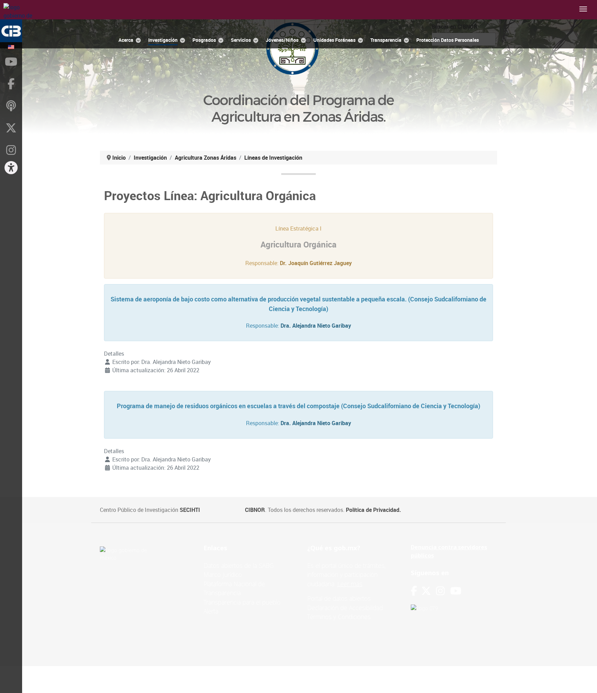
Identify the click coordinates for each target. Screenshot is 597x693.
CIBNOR (255, 510)
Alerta (210, 611)
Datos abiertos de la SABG (238, 565)
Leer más (349, 584)
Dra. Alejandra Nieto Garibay (316, 325)
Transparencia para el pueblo (242, 602)
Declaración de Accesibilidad (345, 607)
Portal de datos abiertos (339, 598)
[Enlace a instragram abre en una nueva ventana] (440, 591)
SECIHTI (190, 510)
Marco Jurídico (222, 574)
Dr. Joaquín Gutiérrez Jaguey (316, 263)
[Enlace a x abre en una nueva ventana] (428, 591)
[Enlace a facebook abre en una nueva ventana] (414, 591)
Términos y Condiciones (339, 616)
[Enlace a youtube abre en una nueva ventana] (455, 591)
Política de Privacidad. (373, 510)
